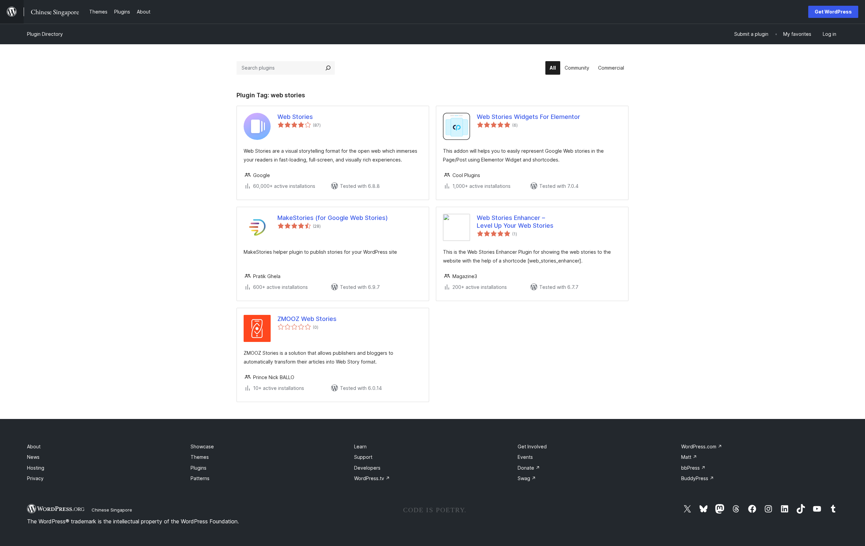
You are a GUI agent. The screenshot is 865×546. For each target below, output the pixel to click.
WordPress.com (701, 446)
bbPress (693, 468)
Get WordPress (833, 12)
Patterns (200, 478)
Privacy (35, 478)
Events (525, 457)
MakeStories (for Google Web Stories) (332, 217)
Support (363, 457)
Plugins (198, 468)
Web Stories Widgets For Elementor (528, 116)
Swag (527, 478)
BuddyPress (697, 478)
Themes (200, 457)
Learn (360, 446)
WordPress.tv (372, 478)
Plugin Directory (45, 34)
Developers (367, 468)
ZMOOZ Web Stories (307, 318)
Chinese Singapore (112, 510)
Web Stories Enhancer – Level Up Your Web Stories (515, 221)
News (33, 457)
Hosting (35, 468)
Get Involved (532, 446)
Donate (529, 468)
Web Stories (295, 116)
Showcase (202, 446)
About (34, 446)
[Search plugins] (328, 68)
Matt (689, 457)
